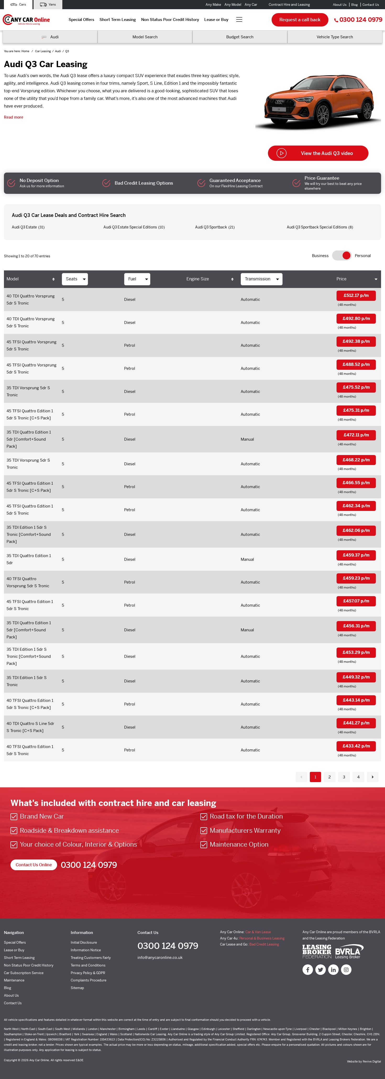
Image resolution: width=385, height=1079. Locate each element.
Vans (52, 4)
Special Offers (81, 19)
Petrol (129, 345)
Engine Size (197, 279)
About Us (339, 5)
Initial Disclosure (84, 942)
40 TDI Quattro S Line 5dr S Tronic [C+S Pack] (30, 727)
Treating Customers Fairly (91, 957)
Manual (247, 439)
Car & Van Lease (258, 932)
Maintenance (14, 980)
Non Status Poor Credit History (170, 19)
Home (25, 51)
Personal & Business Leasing (261, 938)
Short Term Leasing (118, 19)
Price (341, 279)
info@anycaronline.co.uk (160, 957)
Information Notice (86, 950)
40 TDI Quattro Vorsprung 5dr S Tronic (31, 299)
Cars (22, 4)
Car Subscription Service (23, 973)
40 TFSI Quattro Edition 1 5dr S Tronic (30, 750)
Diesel (129, 299)
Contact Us (370, 5)
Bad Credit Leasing (264, 944)
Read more (13, 117)
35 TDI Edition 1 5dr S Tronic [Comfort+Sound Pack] (29, 534)
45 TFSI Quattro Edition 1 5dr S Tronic (30, 510)
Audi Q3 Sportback (211, 227)
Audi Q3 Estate (24, 227)
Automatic (250, 299)
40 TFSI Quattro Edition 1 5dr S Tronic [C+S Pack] (30, 704)
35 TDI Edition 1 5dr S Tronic (27, 681)
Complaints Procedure (88, 980)
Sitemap (77, 988)
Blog (354, 5)
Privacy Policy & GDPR (88, 973)
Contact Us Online (34, 865)
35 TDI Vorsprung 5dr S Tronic (28, 391)
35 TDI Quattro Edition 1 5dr (29, 559)
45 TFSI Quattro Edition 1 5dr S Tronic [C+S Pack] (30, 414)
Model (13, 279)
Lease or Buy (216, 19)
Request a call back (300, 20)
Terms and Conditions (88, 965)
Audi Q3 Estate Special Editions (130, 227)
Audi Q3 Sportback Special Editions (317, 227)
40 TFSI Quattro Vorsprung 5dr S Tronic (28, 582)
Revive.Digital (372, 1061)
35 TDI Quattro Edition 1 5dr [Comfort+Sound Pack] (29, 439)
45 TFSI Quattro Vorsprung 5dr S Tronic (32, 345)
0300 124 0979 (360, 19)
